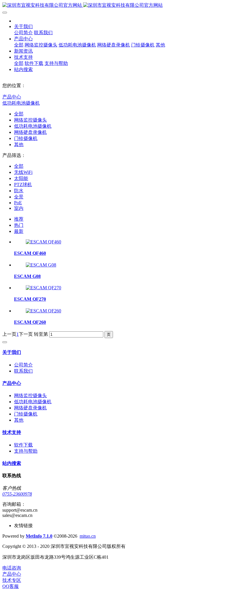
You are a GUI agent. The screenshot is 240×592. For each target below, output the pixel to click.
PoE (18, 202)
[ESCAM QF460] (43, 241)
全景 (18, 196)
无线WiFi (23, 172)
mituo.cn (88, 536)
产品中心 (11, 96)
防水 (18, 190)
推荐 (18, 219)
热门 (18, 225)
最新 (18, 231)
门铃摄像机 (25, 138)
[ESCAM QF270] (43, 287)
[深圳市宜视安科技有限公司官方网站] (120, 5)
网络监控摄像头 (30, 119)
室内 (18, 208)
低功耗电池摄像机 (21, 103)
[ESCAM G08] (41, 264)
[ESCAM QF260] (43, 310)
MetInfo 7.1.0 (39, 536)
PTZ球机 (23, 184)
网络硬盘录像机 (30, 132)
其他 (18, 144)
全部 (18, 44)
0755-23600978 (17, 493)
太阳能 (21, 178)
